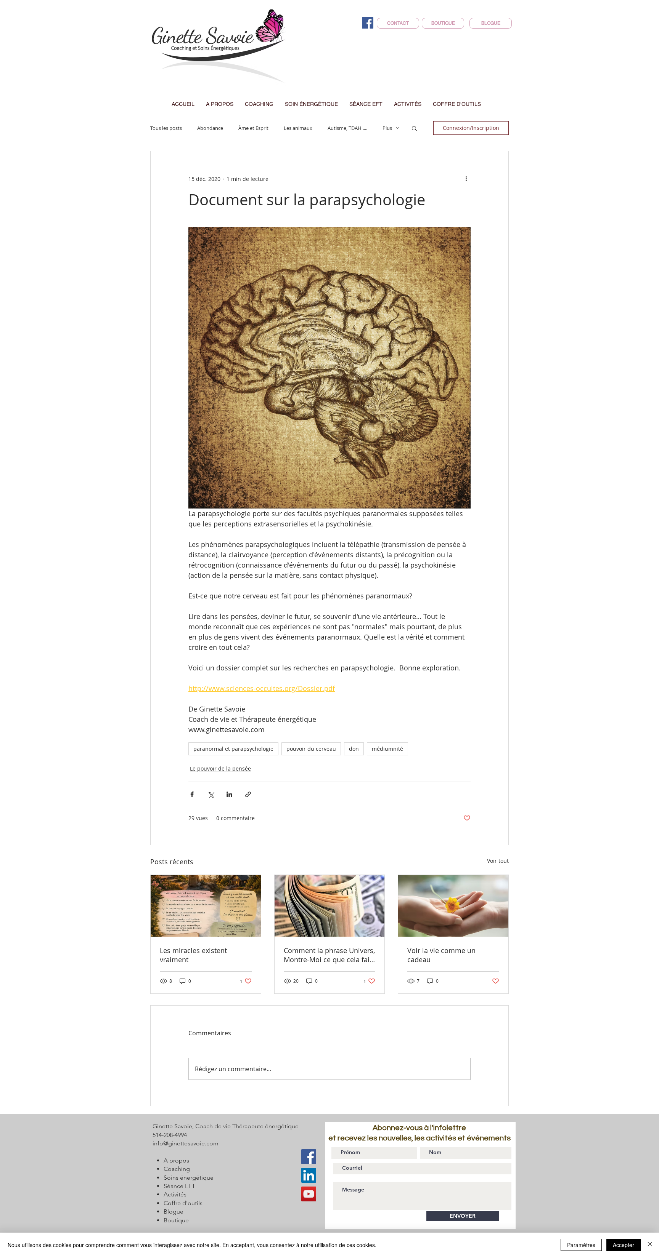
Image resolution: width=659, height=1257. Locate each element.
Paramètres (581, 1245)
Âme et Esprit (253, 128)
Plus (387, 128)
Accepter (623, 1245)
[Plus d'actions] (466, 178)
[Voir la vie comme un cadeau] (453, 906)
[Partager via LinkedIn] (229, 794)
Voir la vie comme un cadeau (441, 955)
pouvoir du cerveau (311, 748)
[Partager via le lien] (248, 794)
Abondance (210, 128)
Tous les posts (166, 128)
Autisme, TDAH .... (347, 128)
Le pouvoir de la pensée (220, 768)
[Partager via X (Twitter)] (210, 794)
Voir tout (498, 860)
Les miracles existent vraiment (193, 955)
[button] (414, 128)
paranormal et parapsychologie (233, 748)
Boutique (176, 1220)
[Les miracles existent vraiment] (206, 906)
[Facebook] (367, 23)
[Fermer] (649, 1245)
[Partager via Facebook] (192, 794)
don (354, 748)
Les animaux (298, 128)
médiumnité (387, 748)
